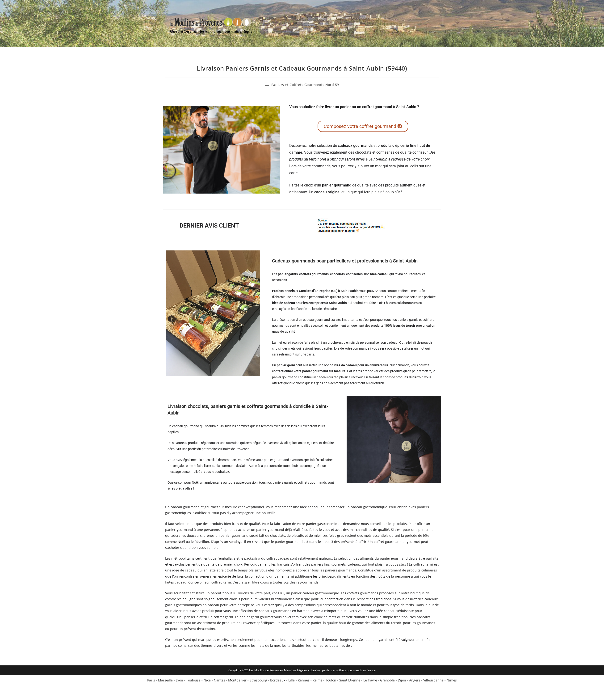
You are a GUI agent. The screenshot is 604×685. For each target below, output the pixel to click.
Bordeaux (277, 680)
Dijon (402, 680)
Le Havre (370, 680)
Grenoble (387, 680)
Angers (414, 680)
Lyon (179, 680)
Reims (317, 680)
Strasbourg (258, 680)
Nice (207, 680)
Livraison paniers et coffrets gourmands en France (343, 670)
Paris (151, 680)
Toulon (330, 680)
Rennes (304, 680)
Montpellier (237, 680)
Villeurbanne (433, 680)
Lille (291, 680)
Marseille (165, 680)
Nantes (219, 680)
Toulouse (193, 680)
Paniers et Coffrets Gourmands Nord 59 (305, 84)
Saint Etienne (349, 680)
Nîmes (452, 680)
